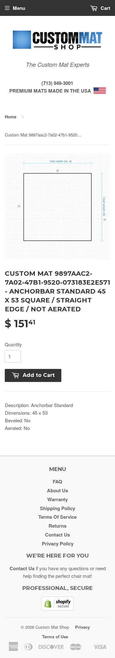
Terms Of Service (57, 516)
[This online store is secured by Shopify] (57, 608)
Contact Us (57, 534)
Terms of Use (55, 637)
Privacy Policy (57, 543)
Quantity (13, 344)
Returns (57, 525)
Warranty (57, 499)
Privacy (82, 627)
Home (10, 117)
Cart (104, 7)
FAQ (57, 481)
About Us (57, 490)
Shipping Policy (57, 508)
